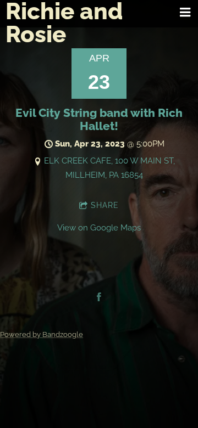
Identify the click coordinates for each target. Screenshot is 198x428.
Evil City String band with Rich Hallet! (99, 119)
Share (105, 205)
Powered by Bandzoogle (41, 334)
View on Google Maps (99, 228)
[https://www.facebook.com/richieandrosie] (99, 297)
